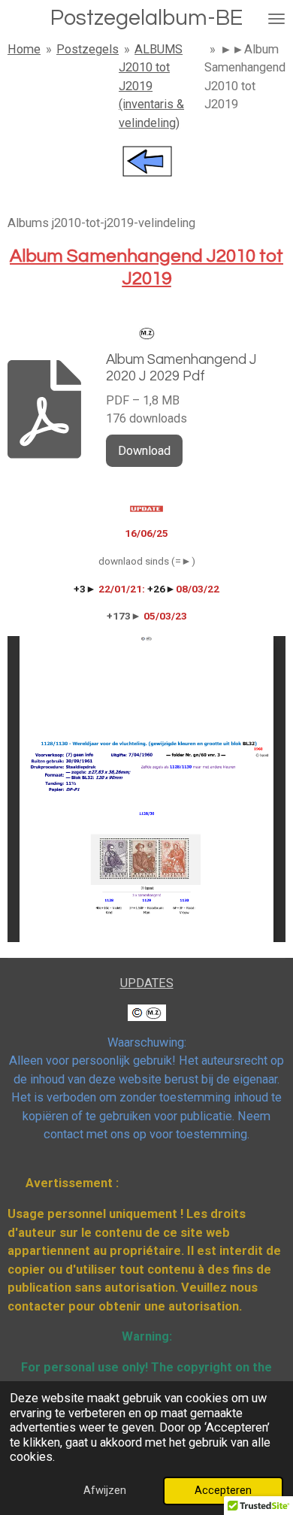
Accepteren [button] (223, 1490)
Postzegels (87, 49)
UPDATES (147, 983)
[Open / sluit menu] (276, 18)
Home (24, 49)
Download (144, 451)
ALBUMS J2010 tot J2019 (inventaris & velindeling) (151, 86)
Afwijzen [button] (104, 1490)
